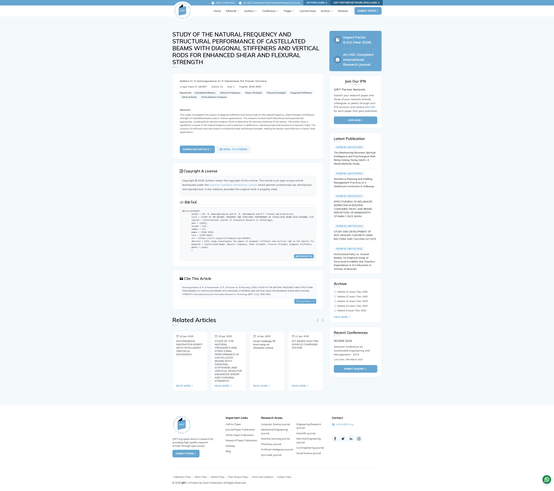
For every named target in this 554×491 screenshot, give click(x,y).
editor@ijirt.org (345, 424)
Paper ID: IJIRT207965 (349, 147)
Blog (228, 451)
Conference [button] (269, 11)
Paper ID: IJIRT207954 (349, 173)
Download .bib (304, 256)
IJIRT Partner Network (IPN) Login (355, 2)
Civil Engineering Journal (310, 447)
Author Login (315, 2)
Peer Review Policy (238, 477)
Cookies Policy (284, 477)
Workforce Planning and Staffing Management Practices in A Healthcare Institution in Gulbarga (354, 182)
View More (341, 316)
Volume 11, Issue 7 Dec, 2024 (352, 301)
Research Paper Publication (241, 440)
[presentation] (318, 320)
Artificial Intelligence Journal (277, 449)
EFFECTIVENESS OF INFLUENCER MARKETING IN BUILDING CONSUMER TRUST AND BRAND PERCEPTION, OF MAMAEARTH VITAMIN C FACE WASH (353, 209)
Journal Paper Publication (240, 429)
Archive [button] (325, 11)
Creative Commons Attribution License (233, 184)
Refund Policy (217, 477)
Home (217, 11)
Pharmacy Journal (271, 444)
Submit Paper (367, 11)
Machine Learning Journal (275, 438)
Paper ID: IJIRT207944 (349, 226)
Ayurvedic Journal (271, 454)
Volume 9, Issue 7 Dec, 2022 (351, 310)
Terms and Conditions (262, 477)
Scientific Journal (305, 433)
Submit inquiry (354, 369)
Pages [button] (288, 11)
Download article (196, 149)
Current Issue (308, 11)
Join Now (354, 120)
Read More (183, 385)
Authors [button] (249, 11)
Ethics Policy (201, 477)
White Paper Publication (240, 435)
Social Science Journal (308, 453)
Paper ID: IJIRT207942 (349, 248)
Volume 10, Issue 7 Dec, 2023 (352, 306)
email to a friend (235, 149)
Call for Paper (233, 424)
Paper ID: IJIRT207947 (349, 196)
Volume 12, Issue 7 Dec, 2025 (352, 291)
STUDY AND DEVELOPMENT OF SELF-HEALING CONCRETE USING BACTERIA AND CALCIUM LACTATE (355, 235)
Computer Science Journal (275, 424)
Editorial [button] (231, 11)
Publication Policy (182, 477)
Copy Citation (305, 301)
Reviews (343, 11)
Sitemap (230, 445)
